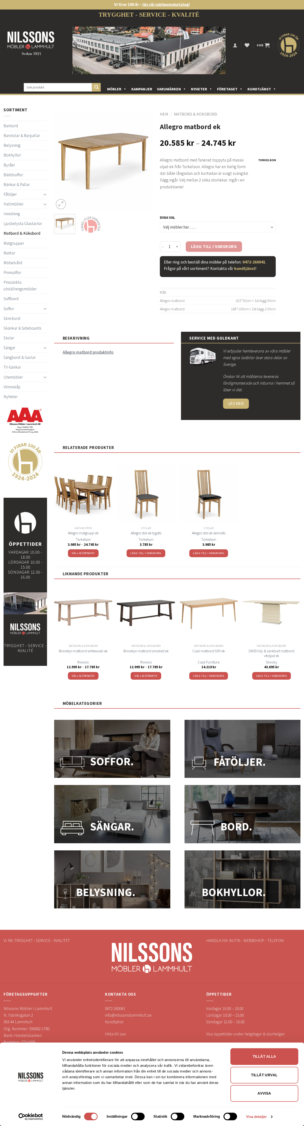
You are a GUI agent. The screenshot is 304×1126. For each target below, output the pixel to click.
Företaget (227, 89)
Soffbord (11, 298)
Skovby (271, 662)
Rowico (83, 662)
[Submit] (96, 87)
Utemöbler (13, 377)
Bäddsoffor (13, 174)
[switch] (138, 1116)
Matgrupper (14, 243)
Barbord (11, 125)
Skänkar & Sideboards (22, 328)
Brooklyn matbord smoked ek (146, 650)
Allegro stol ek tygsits (146, 533)
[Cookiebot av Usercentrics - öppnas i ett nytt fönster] (31, 1116)
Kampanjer (141, 89)
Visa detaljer (256, 1117)
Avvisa (264, 1093)
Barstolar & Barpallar (22, 135)
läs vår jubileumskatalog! (166, 4)
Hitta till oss (115, 1034)
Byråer (9, 165)
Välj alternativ (83, 553)
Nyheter (199, 89)
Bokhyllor (12, 155)
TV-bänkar (12, 367)
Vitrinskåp (12, 387)
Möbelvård (13, 262)
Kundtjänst (259, 89)
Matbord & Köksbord (22, 233)
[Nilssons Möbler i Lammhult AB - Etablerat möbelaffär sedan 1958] (31, 45)
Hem (164, 114)
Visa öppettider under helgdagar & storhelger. (245, 1034)
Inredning (12, 213)
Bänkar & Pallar (17, 184)
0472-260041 (253, 262)
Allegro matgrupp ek (83, 533)
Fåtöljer (10, 194)
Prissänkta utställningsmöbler (20, 286)
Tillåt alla (264, 1056)
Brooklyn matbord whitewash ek (83, 650)
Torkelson (83, 539)
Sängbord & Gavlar (20, 357)
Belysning (12, 145)
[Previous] (62, 161)
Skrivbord (12, 318)
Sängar (9, 347)
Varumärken (169, 89)
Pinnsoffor (12, 272)
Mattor (9, 253)
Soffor (9, 308)
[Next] (144, 161)
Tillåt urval (264, 1075)
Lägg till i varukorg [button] (146, 553)
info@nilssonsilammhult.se (128, 1015)
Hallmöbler (14, 204)
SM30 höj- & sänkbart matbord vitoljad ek (271, 653)
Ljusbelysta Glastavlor (23, 223)
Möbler (114, 89)
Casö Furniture (208, 662)
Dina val (167, 217)
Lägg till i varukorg (214, 246)
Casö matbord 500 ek (208, 650)
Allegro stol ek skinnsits (208, 533)
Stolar (9, 338)
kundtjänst (244, 268)
